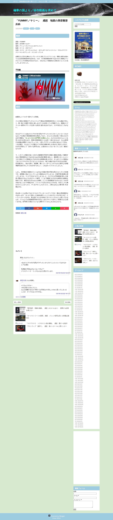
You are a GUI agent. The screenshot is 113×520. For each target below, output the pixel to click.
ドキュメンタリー (90, 126)
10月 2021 (79, 382)
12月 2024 (79, 311)
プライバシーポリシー (56, 1)
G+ (38, 208)
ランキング (78, 136)
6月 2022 (78, 367)
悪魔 (89, 136)
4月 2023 (78, 349)
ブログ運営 (85, 131)
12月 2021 (78, 378)
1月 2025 (78, 310)
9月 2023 (78, 339)
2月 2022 (78, 375)
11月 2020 (79, 402)
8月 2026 (78, 274)
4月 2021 (78, 393)
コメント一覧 (42, 1)
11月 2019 (79, 425)
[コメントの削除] (69, 273)
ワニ (85, 136)
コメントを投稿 (21, 297)
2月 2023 (78, 352)
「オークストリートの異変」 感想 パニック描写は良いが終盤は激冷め (90, 239)
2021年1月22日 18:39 (62, 273)
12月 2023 (79, 334)
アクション (93, 112)
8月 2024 (78, 319)
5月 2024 (78, 324)
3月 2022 (78, 373)
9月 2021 (78, 384)
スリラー (82, 124)
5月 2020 (78, 414)
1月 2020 (78, 421)
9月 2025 (78, 295)
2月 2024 (78, 330)
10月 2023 (79, 337)
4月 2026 (78, 282)
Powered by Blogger (57, 516)
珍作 (91, 139)
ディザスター (79, 126)
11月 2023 (79, 336)
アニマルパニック (80, 114)
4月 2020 (78, 415)
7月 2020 (78, 410)
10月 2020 (79, 404)
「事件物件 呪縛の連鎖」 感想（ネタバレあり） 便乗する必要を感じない (91, 232)
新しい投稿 (17, 302)
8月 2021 (78, 386)
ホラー (37, 28)
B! (46, 208)
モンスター (89, 134)
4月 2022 (78, 371)
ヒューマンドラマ (80, 129)
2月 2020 (78, 419)
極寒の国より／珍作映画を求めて (34, 10)
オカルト (90, 116)
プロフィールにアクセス (81, 97)
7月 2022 (78, 365)
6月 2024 (78, 323)
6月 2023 (78, 345)
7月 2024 (78, 321)
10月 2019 (79, 427)
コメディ (26, 28)
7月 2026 (78, 276)
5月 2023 (78, 347)
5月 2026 (78, 280)
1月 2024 (78, 332)
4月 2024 (78, 326)
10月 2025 (79, 293)
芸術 (76, 139)
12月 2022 (79, 356)
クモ (76, 119)
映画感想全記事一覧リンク (28, 1)
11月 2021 (78, 380)
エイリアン (90, 114)
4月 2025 (78, 304)
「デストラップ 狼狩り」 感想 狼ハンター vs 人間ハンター (46, 326)
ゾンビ (32, 28)
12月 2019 (79, 423)
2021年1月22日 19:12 (62, 293)
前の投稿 (67, 302)
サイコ (84, 121)
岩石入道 (23, 280)
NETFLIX (78, 112)
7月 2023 (78, 343)
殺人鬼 (81, 139)
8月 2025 (78, 297)
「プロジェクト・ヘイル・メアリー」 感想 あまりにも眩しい (90, 260)
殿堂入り (77, 141)
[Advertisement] (42, 231)
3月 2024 (78, 328)
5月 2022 (78, 369)
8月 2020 (78, 408)
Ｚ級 (87, 112)
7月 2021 (78, 388)
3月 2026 (78, 284)
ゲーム (81, 119)
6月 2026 (78, 278)
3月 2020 (78, 417)
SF (83, 112)
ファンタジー (91, 129)
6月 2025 (78, 300)
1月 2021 (78, 399)
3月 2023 (78, 350)
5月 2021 (78, 391)
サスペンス (91, 121)
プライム (77, 131)
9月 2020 (78, 406)
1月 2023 (78, 354)
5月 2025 (78, 302)
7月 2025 (78, 298)
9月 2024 (78, 317)
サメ (76, 124)
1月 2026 (78, 287)
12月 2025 (79, 289)
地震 (86, 139)
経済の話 (94, 136)
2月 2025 (78, 308)
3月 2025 (78, 306)
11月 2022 (78, 358)
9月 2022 (78, 362)
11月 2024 (79, 313)
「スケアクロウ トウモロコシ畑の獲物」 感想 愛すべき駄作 (46, 323)
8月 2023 (78, 341)
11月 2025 (79, 291)
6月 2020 (78, 412)
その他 (88, 124)
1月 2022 (78, 376)
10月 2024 (79, 315)
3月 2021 (78, 395)
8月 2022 (78, 363)
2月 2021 (78, 397)
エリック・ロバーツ (81, 116)
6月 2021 (78, 389)
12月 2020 (79, 401)
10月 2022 (79, 360)
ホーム (15, 1)
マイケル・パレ (79, 134)
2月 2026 (78, 285)
